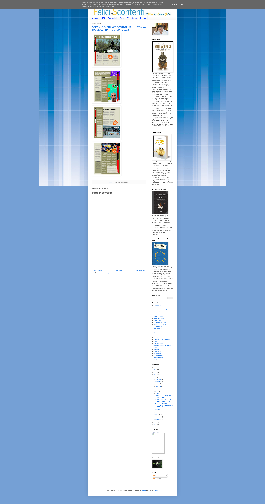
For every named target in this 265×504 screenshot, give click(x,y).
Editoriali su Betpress (160, 322)
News (155, 335)
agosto (157, 389)
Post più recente (97, 270)
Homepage (94, 18)
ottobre (157, 384)
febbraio (157, 417)
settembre (158, 386)
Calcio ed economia (159, 318)
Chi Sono (143, 18)
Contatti (134, 18)
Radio (122, 18)
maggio (157, 409)
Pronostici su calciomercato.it (162, 339)
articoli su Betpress (159, 312)
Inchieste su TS (158, 328)
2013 (155, 374)
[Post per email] (115, 182)
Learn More (173, 4)
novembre (158, 381)
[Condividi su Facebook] (125, 182)
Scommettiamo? (158, 355)
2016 (155, 367)
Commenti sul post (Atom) (105, 273)
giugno (157, 393)
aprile (157, 412)
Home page (119, 270)
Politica (156, 337)
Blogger (155, 490)
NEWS (103, 18)
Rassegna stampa (159, 343)
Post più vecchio (140, 270)
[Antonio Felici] (158, 453)
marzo (157, 414)
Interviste (156, 331)
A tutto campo (157, 305)
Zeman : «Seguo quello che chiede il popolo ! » (163, 396)
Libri (155, 333)
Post (156, 475)
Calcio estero (157, 320)
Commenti (158, 478)
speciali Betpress (158, 357)
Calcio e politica (158, 316)
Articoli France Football (160, 310)
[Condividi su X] (123, 182)
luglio (157, 391)
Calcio (155, 314)
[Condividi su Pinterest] (127, 182)
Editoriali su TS (158, 326)
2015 (155, 370)
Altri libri (156, 307)
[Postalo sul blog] (121, 182)
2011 (155, 422)
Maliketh (143, 490)
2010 (155, 424)
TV (128, 18)
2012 (155, 377)
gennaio (157, 419)
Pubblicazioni (112, 18)
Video (155, 360)
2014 (155, 372)
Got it (181, 4)
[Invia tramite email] (119, 182)
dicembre (158, 379)
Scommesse (157, 353)
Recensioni (157, 349)
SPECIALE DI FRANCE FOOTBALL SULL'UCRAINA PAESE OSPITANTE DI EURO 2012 (119, 28)
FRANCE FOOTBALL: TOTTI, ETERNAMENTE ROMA (163, 400)
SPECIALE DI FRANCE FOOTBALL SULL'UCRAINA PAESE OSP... (164, 405)
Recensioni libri (158, 351)
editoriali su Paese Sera (160, 324)
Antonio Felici (155, 432)
